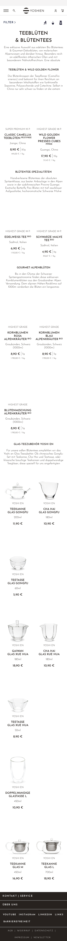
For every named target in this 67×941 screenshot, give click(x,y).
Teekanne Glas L (49, 866)
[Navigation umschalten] (6, 10)
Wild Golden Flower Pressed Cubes (49, 139)
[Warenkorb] (62, 10)
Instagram (27, 915)
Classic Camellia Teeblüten (18, 137)
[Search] (14, 10)
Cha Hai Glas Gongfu (49, 511)
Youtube (9, 915)
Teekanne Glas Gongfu (18, 511)
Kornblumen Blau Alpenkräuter (49, 336)
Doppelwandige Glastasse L (17, 795)
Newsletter (42, 938)
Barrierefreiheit (17, 922)
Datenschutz (44, 931)
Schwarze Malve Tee (49, 239)
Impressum (21, 938)
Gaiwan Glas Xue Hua (17, 653)
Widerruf (23, 931)
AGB (10, 931)
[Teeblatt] (45, 23)
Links (59, 915)
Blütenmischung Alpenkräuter (17, 412)
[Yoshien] (33, 10)
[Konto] (55, 10)
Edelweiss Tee (17, 237)
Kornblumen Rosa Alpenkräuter (17, 336)
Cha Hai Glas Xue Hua (49, 653)
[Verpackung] (61, 23)
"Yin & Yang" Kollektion (22, 2)
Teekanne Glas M (18, 866)
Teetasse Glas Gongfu (18, 582)
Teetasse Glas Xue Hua (17, 724)
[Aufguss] (53, 23)
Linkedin (45, 915)
